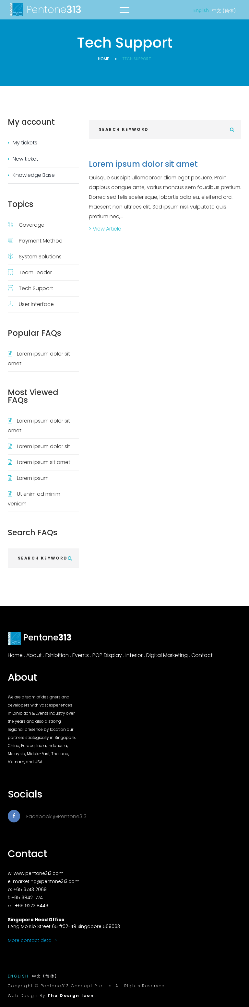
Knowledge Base (34, 175)
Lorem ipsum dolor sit (43, 446)
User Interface (36, 304)
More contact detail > (32, 940)
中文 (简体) (224, 10)
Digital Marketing (167, 655)
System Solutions (40, 256)
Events (80, 655)
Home (103, 59)
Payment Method (41, 240)
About (34, 655)
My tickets (25, 142)
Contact (202, 655)
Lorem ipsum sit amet (43, 462)
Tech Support (36, 288)
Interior (134, 655)
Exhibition (57, 655)
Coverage (31, 225)
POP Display (107, 655)
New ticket (25, 159)
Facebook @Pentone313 (56, 816)
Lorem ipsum (33, 478)
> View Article (105, 228)
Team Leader (35, 272)
